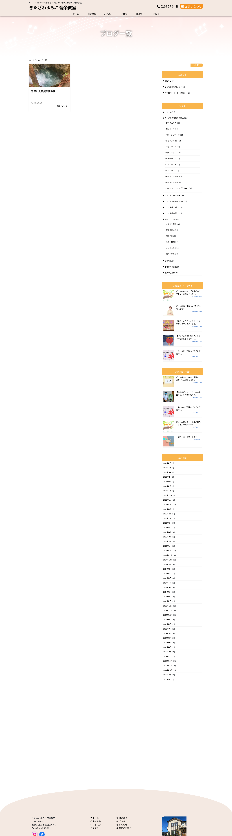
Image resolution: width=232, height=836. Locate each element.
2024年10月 (167, 559)
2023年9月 (167, 619)
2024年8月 (167, 569)
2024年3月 (167, 592)
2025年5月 (167, 527)
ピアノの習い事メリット (174, 201)
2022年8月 (167, 679)
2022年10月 (167, 670)
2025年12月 (167, 495)
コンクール (170, 129)
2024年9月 (167, 564)
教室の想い (170, 230)
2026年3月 (167, 481)
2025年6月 (167, 523)
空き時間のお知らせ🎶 (173, 86)
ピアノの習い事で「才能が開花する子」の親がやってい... (188, 292)
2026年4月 (167, 477)
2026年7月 (167, 463)
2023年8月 (167, 624)
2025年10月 (167, 504)
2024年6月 (167, 578)
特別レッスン (171, 170)
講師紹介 (140, 13)
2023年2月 (167, 651)
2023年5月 (167, 638)
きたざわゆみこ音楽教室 (52, 7)
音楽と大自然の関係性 (43, 91)
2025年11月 (167, 500)
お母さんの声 (171, 123)
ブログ (156, 13)
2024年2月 (167, 596)
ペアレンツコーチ (173, 135)
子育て (124, 13)
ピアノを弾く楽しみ (172, 207)
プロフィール (170, 219)
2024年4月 (167, 587)
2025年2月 (167, 541)
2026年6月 (167, 467)
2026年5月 (167, 472)
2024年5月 (167, 582)
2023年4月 (167, 642)
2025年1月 (167, 546)
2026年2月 (167, 486)
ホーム (76, 13)
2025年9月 (167, 509)
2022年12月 (167, 661)
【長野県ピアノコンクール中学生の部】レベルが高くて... (188, 393)
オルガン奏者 (171, 224)
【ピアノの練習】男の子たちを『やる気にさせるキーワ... (188, 337)
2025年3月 (167, 536)
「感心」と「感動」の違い (186, 437)
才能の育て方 (171, 164)
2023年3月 (167, 647)
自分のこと (63, 106)
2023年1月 (167, 656)
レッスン (108, 13)
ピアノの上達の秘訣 (172, 195)
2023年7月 (167, 629)
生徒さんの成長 (172, 176)
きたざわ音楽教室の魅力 (174, 118)
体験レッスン (171, 146)
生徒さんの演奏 (172, 182)
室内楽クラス (171, 158)
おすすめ (168, 112)
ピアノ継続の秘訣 (171, 213)
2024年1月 (167, 601)
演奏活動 (169, 236)
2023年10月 (167, 615)
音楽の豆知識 (170, 272)
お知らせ (168, 81)
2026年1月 (167, 490)
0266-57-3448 (169, 6)
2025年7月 (167, 518)
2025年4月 (167, 532)
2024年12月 (167, 550)
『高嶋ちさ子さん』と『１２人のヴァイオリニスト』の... (188, 322)
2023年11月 (167, 610)
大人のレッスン (172, 152)
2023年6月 (167, 633)
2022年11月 (167, 665)
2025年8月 (167, 513)
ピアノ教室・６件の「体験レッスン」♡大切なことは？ (188, 378)
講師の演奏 (170, 253)
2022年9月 (167, 674)
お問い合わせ (193, 6)
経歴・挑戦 (170, 242)
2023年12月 (167, 605)
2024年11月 (167, 555)
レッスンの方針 (172, 140)
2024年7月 (167, 573)
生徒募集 (92, 13)
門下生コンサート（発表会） (176, 93)
